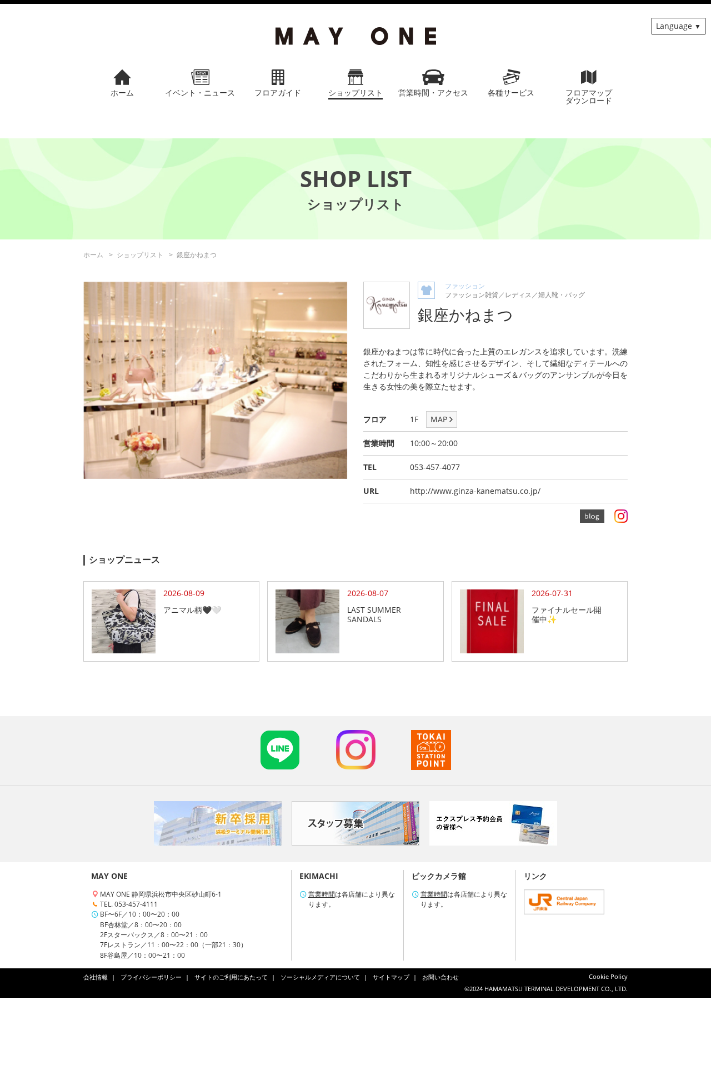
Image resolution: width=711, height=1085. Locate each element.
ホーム (93, 254)
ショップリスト (140, 254)
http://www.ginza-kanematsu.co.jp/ (475, 491)
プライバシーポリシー (151, 977)
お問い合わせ (440, 977)
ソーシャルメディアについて (320, 977)
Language (674, 26)
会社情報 (95, 977)
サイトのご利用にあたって (231, 977)
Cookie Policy (608, 977)
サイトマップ (391, 977)
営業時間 (321, 894)
